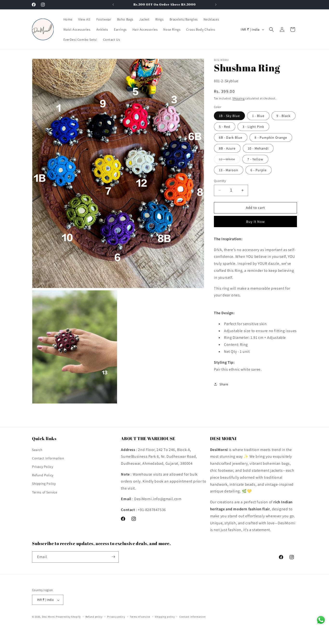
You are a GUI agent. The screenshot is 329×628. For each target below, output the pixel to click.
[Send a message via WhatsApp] (321, 620)
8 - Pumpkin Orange (271, 137)
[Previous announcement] (113, 4)
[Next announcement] (216, 4)
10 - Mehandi (258, 148)
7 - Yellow (255, 159)
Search (37, 449)
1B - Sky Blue (229, 116)
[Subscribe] (113, 556)
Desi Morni (48, 617)
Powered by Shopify (68, 617)
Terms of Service (44, 492)
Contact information (192, 617)
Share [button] (223, 384)
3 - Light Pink (253, 126)
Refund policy (94, 617)
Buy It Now (255, 221)
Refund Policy (42, 475)
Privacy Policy (42, 466)
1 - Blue (258, 116)
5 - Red (224, 126)
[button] (271, 29)
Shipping (238, 98)
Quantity (220, 181)
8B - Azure (227, 148)
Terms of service (140, 617)
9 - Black (283, 116)
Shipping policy (165, 617)
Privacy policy (116, 617)
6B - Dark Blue (230, 137)
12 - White (229, 160)
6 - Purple (258, 170)
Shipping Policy (44, 483)
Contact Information (48, 458)
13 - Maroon (228, 170)
